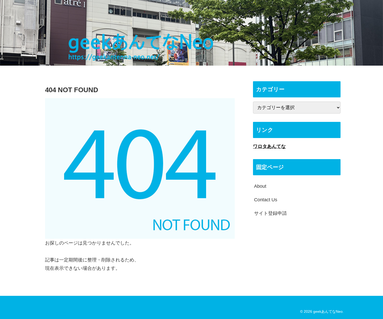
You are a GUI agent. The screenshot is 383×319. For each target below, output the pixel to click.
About (260, 186)
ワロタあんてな (269, 146)
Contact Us (265, 199)
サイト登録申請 (270, 213)
